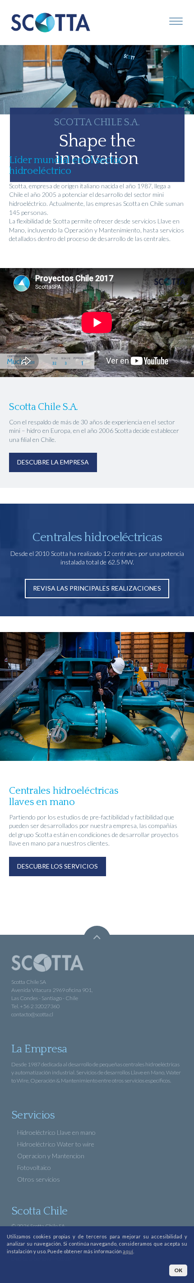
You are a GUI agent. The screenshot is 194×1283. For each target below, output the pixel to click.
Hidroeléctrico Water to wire (55, 1144)
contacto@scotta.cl (32, 1014)
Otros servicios (38, 1179)
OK (178, 1270)
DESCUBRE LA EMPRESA (53, 462)
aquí (128, 1251)
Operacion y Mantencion (50, 1156)
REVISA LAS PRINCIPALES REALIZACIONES (97, 588)
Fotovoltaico (33, 1167)
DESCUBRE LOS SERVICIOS (57, 866)
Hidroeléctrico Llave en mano (56, 1132)
